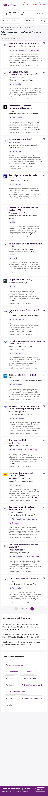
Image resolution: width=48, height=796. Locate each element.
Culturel (12, 698)
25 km (38, 14)
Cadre (11, 678)
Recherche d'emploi (8, 27)
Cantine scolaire (29, 678)
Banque (30, 671)
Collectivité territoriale (18, 692)
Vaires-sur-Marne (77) (25, 27)
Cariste (11, 685)
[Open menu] (43, 4)
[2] (32, 609)
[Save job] (44, 43)
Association (13, 671)
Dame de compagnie (33, 698)
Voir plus (20, 62)
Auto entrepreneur (16, 665)
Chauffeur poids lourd (33, 685)
